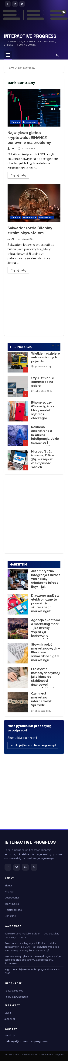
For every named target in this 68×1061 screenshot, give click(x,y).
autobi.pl (10, 1018)
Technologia (12, 903)
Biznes (8, 885)
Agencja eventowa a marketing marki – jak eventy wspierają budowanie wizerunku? (18, 628)
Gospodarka (29, 217)
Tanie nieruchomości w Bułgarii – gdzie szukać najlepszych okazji (32, 935)
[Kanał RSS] (34, 867)
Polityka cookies (14, 990)
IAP (12, 148)
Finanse (16, 122)
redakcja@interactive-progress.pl (33, 745)
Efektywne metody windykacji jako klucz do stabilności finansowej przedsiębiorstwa (18, 677)
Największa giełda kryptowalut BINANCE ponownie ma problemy (34, 108)
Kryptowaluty (30, 122)
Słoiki (8, 1012)
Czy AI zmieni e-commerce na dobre (18, 363)
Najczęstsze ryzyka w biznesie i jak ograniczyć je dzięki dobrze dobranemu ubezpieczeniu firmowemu (33, 960)
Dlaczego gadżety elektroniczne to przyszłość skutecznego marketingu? (18, 604)
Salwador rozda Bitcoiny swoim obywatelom (34, 203)
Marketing (10, 915)
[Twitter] (16, 867)
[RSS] (22, 4)
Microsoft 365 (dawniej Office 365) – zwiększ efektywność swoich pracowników (18, 436)
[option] (34, 365)
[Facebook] (8, 4)
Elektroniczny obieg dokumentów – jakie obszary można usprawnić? (18, 460)
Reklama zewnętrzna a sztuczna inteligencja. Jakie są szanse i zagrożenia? (18, 412)
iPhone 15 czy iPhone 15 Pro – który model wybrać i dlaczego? (18, 387)
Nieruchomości (13, 909)
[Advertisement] (34, 307)
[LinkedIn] (15, 4)
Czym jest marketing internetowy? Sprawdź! (18, 702)
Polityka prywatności (17, 996)
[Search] (57, 55)
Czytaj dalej (18, 175)
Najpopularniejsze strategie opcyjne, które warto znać (32, 971)
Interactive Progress (30, 36)
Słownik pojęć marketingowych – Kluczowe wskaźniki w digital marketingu (18, 653)
